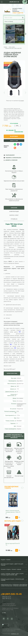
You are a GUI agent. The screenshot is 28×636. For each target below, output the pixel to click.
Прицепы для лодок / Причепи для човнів (12, 580)
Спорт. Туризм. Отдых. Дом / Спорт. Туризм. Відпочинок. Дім (12, 574)
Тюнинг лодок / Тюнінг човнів (11, 569)
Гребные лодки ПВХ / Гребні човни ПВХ (13, 48)
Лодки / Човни (12, 46)
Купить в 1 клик (14, 140)
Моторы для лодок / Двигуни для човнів (12, 564)
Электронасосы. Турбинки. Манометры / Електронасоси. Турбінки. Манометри (14, 585)
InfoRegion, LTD (15, 633)
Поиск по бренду (9, 21)
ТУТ (10, 344)
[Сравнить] (19, 517)
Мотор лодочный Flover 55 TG (13, 544)
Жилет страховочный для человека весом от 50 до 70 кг (13, 512)
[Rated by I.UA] (5, 625)
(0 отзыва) (21, 100)
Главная (5, 46)
